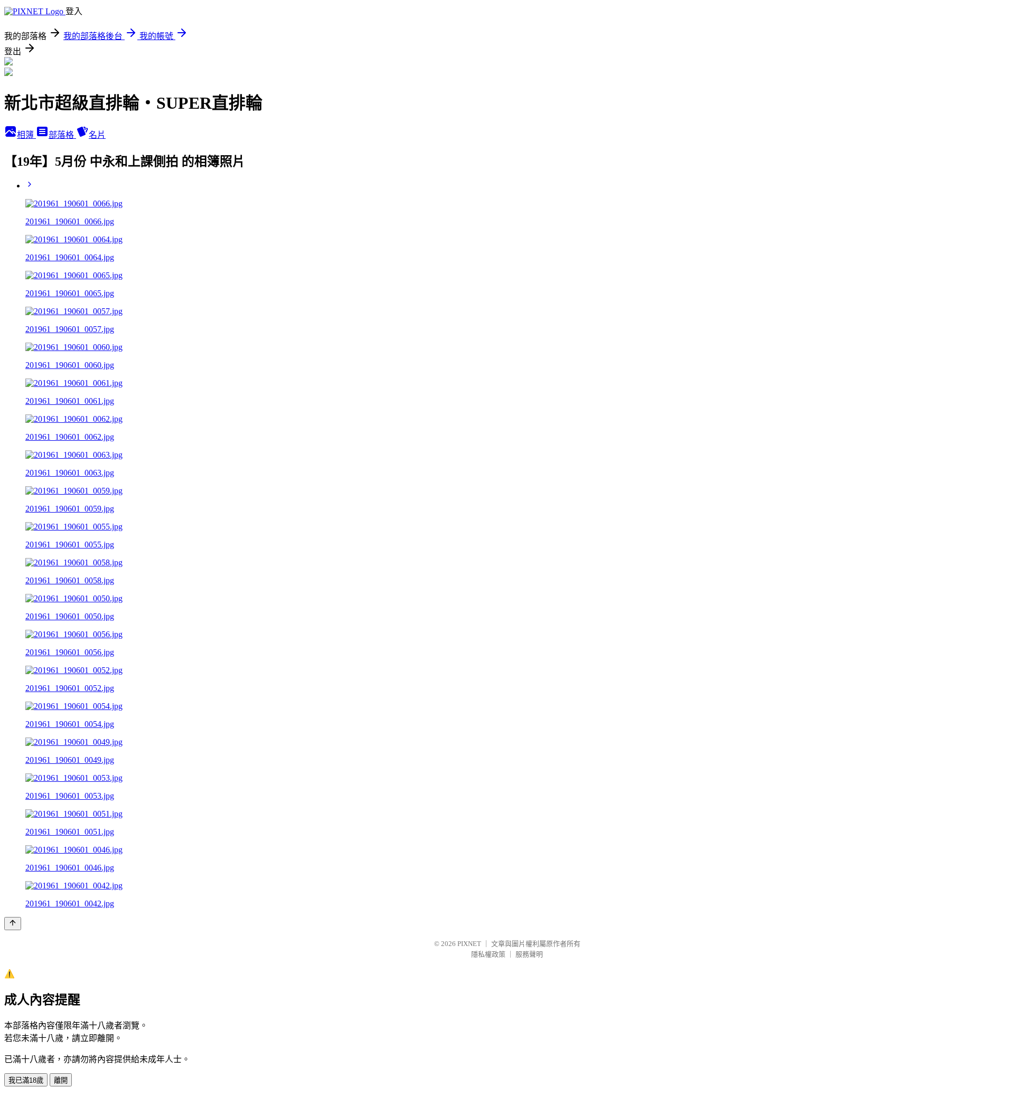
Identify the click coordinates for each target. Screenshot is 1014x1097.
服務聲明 (529, 954)
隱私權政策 (488, 954)
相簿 (26, 134)
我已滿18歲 (25, 1080)
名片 (97, 134)
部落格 (62, 134)
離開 (61, 1080)
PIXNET (469, 944)
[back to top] (12, 923)
